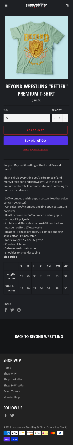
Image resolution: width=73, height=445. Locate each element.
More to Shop (12, 397)
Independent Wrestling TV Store (29, 427)
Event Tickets (12, 391)
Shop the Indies (13, 379)
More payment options (35, 149)
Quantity (56, 110)
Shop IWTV (10, 373)
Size (6, 109)
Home (7, 368)
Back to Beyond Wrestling (38, 336)
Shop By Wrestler (14, 385)
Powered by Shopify (57, 427)
